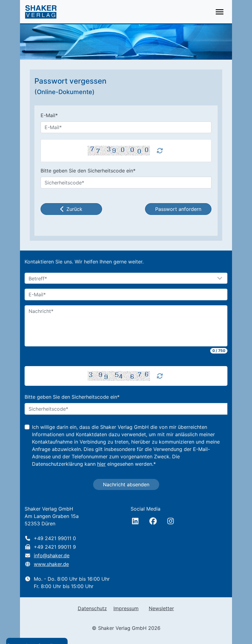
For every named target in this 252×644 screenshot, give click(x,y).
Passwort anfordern (178, 209)
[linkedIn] (135, 521)
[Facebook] (153, 521)
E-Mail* (49, 115)
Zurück (74, 209)
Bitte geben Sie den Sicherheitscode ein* (88, 171)
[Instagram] (170, 521)
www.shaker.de (51, 564)
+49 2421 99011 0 (55, 538)
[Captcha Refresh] (160, 376)
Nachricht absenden (126, 484)
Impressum (126, 608)
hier (101, 464)
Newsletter (161, 608)
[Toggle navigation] (219, 12)
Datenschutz (92, 608)
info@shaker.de (51, 555)
